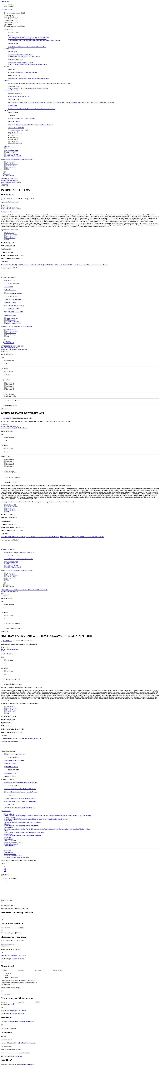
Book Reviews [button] (8, 29)
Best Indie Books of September (23, 159)
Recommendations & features (35, 109)
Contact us (7, 837)
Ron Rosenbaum (8, 199)
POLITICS (37, 738)
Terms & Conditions (10, 840)
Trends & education (14, 109)
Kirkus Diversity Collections (12, 832)
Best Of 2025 (33, 47)
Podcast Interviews (10, 22)
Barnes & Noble (10, 182)
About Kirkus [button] (8, 834)
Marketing (26, 96)
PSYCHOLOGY (68, 265)
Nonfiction (27, 39)
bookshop (8, 349)
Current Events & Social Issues (17, 40)
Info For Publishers (35, 835)
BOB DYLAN (8, 287)
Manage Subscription (36, 88)
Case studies (23, 109)
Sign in (3, 980)
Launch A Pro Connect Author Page (103, 102)
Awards (22, 63)
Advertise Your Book (86, 102)
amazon (3, 182)
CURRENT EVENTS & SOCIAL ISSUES (30, 265)
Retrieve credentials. (18, 959)
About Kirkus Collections (27, 118)
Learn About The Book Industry (81, 829)
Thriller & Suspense (25, 37)
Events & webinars (49, 109)
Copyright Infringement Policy (13, 842)
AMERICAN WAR (10, 773)
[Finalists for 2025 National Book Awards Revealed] (20, 801)
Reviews (7, 174)
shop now (4, 180)
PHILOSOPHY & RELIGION (53, 265)
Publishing (20, 96)
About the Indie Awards (15, 78)
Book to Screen (12, 64)
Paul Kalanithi (7, 418)
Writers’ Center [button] (8, 827)
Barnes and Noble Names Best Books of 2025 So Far (20, 789)
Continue (21, 927)
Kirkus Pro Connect (27, 832)
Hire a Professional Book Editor (13, 829)
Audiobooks (11, 37)
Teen (25, 55)
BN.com (18, 182)
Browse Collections (14, 118)
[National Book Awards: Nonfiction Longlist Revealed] (20, 792)
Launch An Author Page (46, 125)
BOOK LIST (10, 159)
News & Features (9, 19)
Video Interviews (9, 20)
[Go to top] (5, 875)
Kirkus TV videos (56, 819)
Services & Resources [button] (10, 90)
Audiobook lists (24, 47)
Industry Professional (10, 977)
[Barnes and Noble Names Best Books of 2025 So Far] (20, 782)
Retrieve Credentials (24, 1053)
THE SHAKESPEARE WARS (13, 312)
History (44, 39)
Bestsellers (11, 47)
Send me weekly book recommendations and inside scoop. (18, 982)
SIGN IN (11, 4)
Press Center (25, 835)
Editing (14, 96)
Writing (10, 96)
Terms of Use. (30, 980)
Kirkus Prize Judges (35, 822)
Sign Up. (19, 1056)
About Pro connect (33, 125)
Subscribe (45, 88)
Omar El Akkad (7, 641)
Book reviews (8, 15)
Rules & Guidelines (39, 78)
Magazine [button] (7, 80)
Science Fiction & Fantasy (16, 39)
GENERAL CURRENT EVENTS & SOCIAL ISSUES (91, 265)
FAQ (20, 835)
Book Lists (14, 819)
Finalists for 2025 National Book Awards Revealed (19, 808)
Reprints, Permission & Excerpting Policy (11, 844)
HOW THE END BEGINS (12, 299)
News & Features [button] (9, 48)
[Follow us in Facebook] (4, 866)
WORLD (30, 738)
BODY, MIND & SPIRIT (8, 265)
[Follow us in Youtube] (5, 871)
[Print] (6, 169)
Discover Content (13, 125)
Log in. (18, 949)
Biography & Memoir (36, 39)
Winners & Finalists (14, 72)
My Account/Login (38, 832)
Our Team (12, 835)
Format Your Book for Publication (52, 102)
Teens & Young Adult (48, 40)
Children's (57, 40)
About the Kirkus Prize (26, 72)
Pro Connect (8, 24)
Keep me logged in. (7, 984)
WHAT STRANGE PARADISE (14, 760)
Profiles (10, 63)
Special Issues (20, 88)
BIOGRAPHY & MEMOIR (68, 537)
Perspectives (16, 63)
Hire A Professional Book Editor (17, 102)
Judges (47, 78)
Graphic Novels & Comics (34, 40)
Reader (6, 973)
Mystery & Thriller (29, 56)
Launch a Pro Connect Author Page (61, 829)
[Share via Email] (9, 167)
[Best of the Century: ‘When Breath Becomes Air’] (19, 552)
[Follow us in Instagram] (5, 870)
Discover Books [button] (9, 814)
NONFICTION (9, 175)
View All (10, 35)
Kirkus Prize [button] (8, 820)
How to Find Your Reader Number (24, 1043)
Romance (46, 37)
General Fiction (12, 55)
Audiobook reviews (10, 17)
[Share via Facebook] (11, 164)
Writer (6, 975)
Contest (17, 835)
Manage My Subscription (25, 825)
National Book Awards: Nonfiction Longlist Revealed (20, 798)
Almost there (4, 946)
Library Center (12, 105)
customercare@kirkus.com (27, 1021)
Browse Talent (22, 125)
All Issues (27, 88)
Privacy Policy (8, 839)
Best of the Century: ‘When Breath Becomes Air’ (18, 559)
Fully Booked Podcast (40, 64)
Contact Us (7, 850)
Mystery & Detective (37, 37)
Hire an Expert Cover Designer (71, 102)
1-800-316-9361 (11, 1021)
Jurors (35, 72)
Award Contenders (27, 78)
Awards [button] (6, 66)
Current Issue (12, 88)
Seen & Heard (28, 63)
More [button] (6, 110)
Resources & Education (15, 93)
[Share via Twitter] (10, 165)
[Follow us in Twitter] (5, 868)
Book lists (17, 47)
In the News (20, 64)
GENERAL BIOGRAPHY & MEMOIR (13, 537)
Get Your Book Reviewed (34, 102)
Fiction (17, 37)
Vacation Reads (41, 47)
